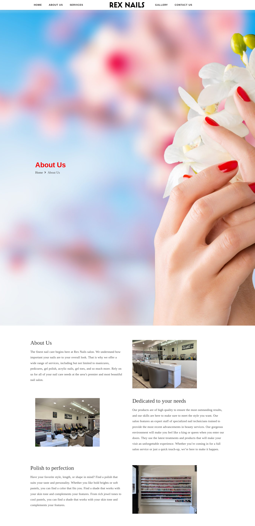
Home (39, 172)
